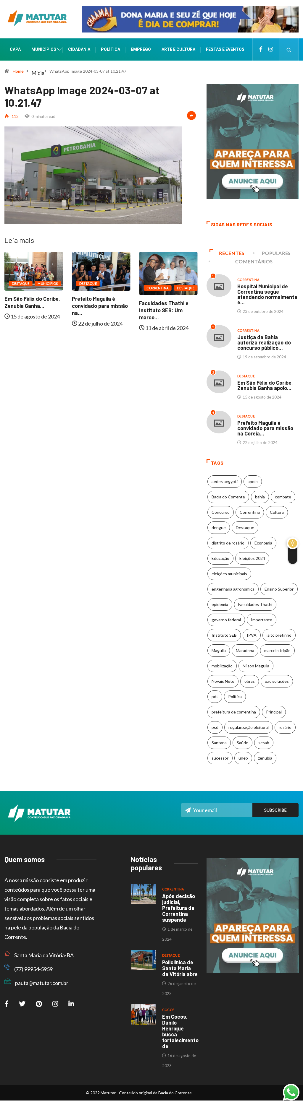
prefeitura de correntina (234, 711)
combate (283, 496)
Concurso (221, 512)
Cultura (277, 512)
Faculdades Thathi (255, 604)
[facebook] (260, 49)
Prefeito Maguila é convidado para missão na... (100, 305)
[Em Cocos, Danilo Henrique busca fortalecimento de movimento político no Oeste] (143, 1014)
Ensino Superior (279, 588)
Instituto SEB (224, 635)
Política (110, 49)
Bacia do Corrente (228, 496)
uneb (243, 757)
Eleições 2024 (252, 558)
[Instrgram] (270, 49)
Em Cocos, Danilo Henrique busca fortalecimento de (180, 1031)
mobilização (222, 665)
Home (18, 71)
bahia (260, 496)
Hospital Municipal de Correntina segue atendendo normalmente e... (267, 294)
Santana (219, 742)
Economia (263, 542)
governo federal (226, 619)
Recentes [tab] (231, 253)
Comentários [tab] (254, 261)
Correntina (157, 288)
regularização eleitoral (248, 727)
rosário (285, 727)
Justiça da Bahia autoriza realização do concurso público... (264, 342)
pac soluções (277, 681)
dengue (219, 527)
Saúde (242, 742)
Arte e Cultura (178, 49)
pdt (215, 696)
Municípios (43, 49)
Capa (15, 49)
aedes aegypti (225, 481)
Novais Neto (223, 681)
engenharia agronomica (233, 588)
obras (249, 681)
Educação (220, 558)
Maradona (245, 650)
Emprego (141, 49)
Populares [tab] (276, 253)
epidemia (220, 604)
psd (215, 727)
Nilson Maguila (256, 665)
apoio (253, 481)
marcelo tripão (277, 650)
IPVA (252, 635)
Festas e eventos (225, 49)
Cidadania (79, 49)
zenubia (265, 757)
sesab (263, 742)
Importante (261, 619)
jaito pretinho (279, 635)
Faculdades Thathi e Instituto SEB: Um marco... (163, 310)
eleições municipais (229, 573)
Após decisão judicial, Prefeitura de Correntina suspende (178, 908)
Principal (274, 711)
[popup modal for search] (289, 49)
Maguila (219, 650)
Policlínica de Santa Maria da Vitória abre (180, 968)
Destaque (21, 283)
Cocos (168, 1010)
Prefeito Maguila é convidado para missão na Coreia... (265, 428)
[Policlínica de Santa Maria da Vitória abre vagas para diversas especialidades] (143, 960)
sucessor (220, 757)
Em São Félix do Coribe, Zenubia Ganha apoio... (265, 385)
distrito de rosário (228, 542)
